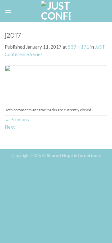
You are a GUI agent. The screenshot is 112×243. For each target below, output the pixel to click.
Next (13, 127)
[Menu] (8, 10)
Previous (17, 119)
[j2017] (56, 80)
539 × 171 (78, 47)
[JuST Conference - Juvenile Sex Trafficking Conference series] (56, 11)
